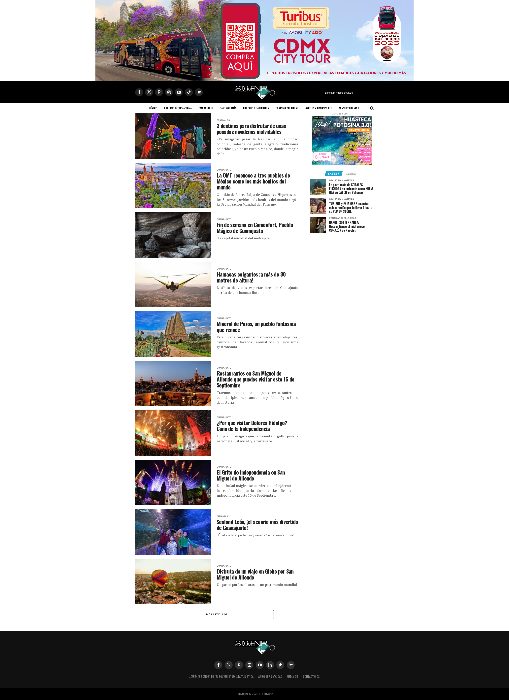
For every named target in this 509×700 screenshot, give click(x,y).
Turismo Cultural (286, 108)
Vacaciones (206, 108)
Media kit (292, 676)
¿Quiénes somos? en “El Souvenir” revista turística (221, 676)
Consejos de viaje (348, 108)
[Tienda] (291, 665)
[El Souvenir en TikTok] (280, 665)
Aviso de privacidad (270, 676)
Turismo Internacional (178, 108)
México (153, 108)
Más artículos (216, 614)
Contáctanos (311, 676)
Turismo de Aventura (256, 108)
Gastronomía (228, 108)
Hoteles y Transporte (318, 108)
